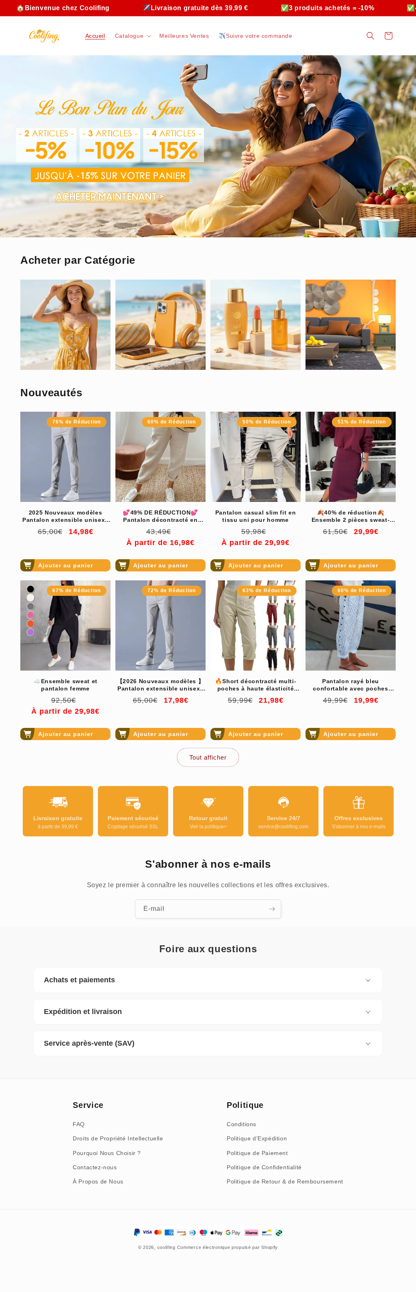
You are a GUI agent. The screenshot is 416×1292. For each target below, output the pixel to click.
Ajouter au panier (65, 565)
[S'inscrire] (272, 909)
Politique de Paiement (257, 1153)
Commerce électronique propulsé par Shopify (227, 1247)
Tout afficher (208, 757)
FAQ (79, 1124)
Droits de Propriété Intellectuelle (118, 1138)
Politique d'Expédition (257, 1138)
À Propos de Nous (98, 1181)
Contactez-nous (95, 1167)
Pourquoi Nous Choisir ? (107, 1153)
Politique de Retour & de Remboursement (285, 1181)
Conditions (241, 1124)
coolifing (166, 1247)
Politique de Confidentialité (264, 1167)
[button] (132, 35)
